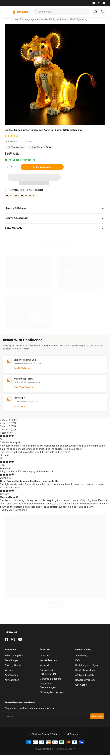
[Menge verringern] (7, 167)
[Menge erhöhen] (16, 167)
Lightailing (10, 141)
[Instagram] (98, 3)
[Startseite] (6, 19)
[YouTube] (104, 3)
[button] (12, 136)
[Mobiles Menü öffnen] (6, 11)
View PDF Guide (21, 368)
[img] (7, 435)
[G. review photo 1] (55, 458)
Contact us (19, 406)
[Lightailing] (20, 11)
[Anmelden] (96, 12)
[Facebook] (93, 3)
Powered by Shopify (65, 749)
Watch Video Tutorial (23, 387)
